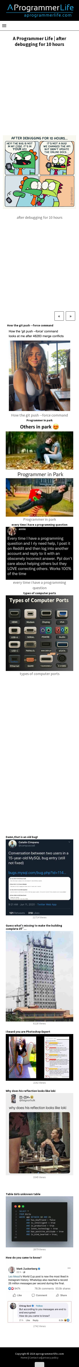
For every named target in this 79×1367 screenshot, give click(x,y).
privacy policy (50, 1357)
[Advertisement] (39, 91)
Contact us (35, 1357)
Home (24, 1357)
